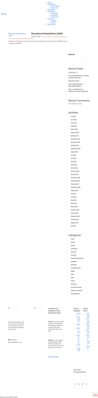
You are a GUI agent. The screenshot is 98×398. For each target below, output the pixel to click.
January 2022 (74, 213)
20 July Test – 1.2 (73, 72)
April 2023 (74, 164)
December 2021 (75, 216)
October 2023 (75, 145)
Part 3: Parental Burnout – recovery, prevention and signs (78, 76)
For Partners (54, 17)
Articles (53, 22)
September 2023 (75, 148)
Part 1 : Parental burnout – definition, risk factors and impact (78, 90)
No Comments (46, 36)
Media (72, 271)
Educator (73, 252)
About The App (55, 6)
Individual (74, 261)
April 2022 (74, 203)
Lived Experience (76, 268)
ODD (72, 277)
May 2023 (73, 161)
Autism (73, 245)
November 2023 (75, 142)
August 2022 (74, 190)
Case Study (74, 248)
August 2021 (74, 222)
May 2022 (73, 200)
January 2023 (74, 174)
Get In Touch (51, 24)
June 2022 (73, 197)
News (72, 274)
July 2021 (73, 226)
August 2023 (74, 152)
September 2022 (75, 187)
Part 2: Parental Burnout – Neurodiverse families (75, 85)
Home (49, 2)
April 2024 (74, 126)
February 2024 (75, 132)
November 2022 (75, 181)
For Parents (54, 15)
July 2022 (73, 193)
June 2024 (73, 119)
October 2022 (75, 184)
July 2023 (73, 155)
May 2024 (73, 123)
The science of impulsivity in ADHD (47, 33)
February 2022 (75, 210)
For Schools (54, 13)
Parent (73, 281)
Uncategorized (75, 293)
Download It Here (53, 357)
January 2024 (74, 135)
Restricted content (73, 81)
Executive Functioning (77, 258)
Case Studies (51, 9)
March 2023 (74, 168)
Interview (73, 264)
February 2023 (75, 171)
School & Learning (28, 38)
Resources (51, 19)
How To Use (54, 8)
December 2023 (75, 139)
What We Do (51, 11)
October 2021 (75, 219)
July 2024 (73, 116)
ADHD (54, 36)
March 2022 (74, 206)
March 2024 (74, 129)
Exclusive (53, 20)
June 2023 (73, 158)
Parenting (19, 38)
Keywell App (51, 4)
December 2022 (75, 177)
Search (71, 54)
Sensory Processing (76, 290)
